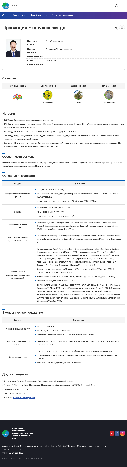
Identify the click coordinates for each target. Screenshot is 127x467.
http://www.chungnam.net (24, 397)
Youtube (112, 433)
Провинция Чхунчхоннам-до (64, 15)
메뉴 (123, 6)
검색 (117, 6)
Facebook (117, 433)
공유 (115, 27)
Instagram (122, 433)
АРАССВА (16, 6)
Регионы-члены (19, 15)
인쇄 (122, 27)
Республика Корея (39, 15)
